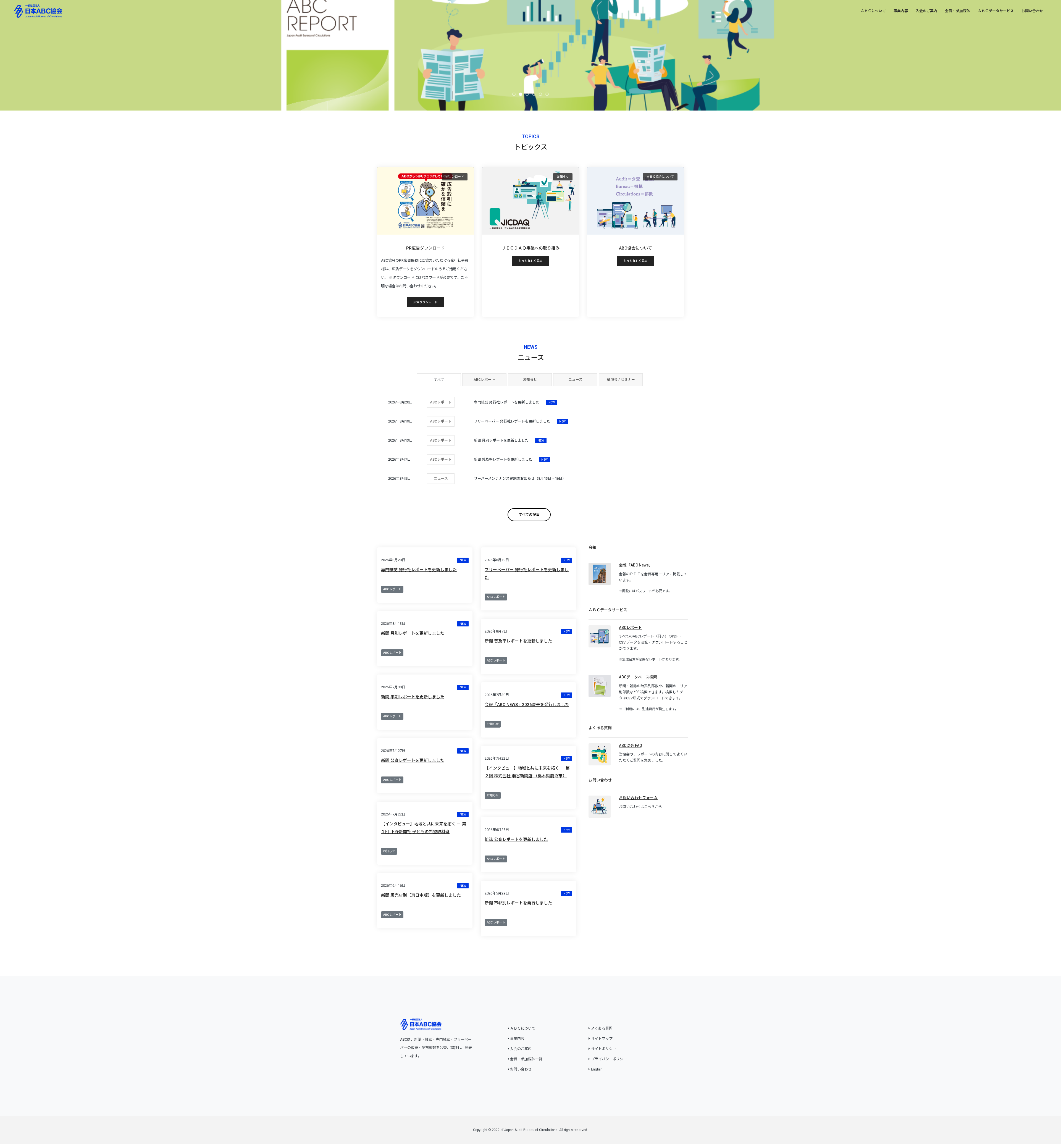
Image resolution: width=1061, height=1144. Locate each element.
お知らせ (563, 177)
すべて (439, 380)
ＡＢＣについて (873, 11)
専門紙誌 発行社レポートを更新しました (419, 569)
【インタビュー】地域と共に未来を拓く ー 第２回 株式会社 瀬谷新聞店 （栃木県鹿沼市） (527, 772)
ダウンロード (455, 177)
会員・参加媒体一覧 (526, 1059)
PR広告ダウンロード (425, 248)
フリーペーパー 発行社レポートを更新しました (527, 573)
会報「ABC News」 (636, 565)
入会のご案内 (926, 11)
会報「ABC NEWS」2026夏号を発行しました (527, 704)
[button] (514, 94)
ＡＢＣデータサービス (996, 11)
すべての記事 (529, 515)
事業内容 (901, 11)
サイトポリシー (603, 1049)
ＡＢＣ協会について (660, 177)
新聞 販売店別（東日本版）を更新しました (421, 895)
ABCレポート (484, 379)
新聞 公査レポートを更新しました (412, 760)
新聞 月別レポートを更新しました (412, 633)
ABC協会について (635, 248)
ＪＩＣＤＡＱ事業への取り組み (530, 248)
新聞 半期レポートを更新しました (412, 696)
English (597, 1069)
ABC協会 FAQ (630, 745)
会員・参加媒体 (957, 11)
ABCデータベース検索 (638, 677)
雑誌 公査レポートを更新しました (516, 839)
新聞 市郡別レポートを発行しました (518, 903)
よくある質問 (602, 1028)
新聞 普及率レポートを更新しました (518, 641)
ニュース (575, 379)
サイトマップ (602, 1039)
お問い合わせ (1032, 11)
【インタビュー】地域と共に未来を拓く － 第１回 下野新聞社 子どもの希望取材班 (423, 828)
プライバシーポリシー (609, 1059)
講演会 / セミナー (621, 379)
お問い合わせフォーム (638, 798)
